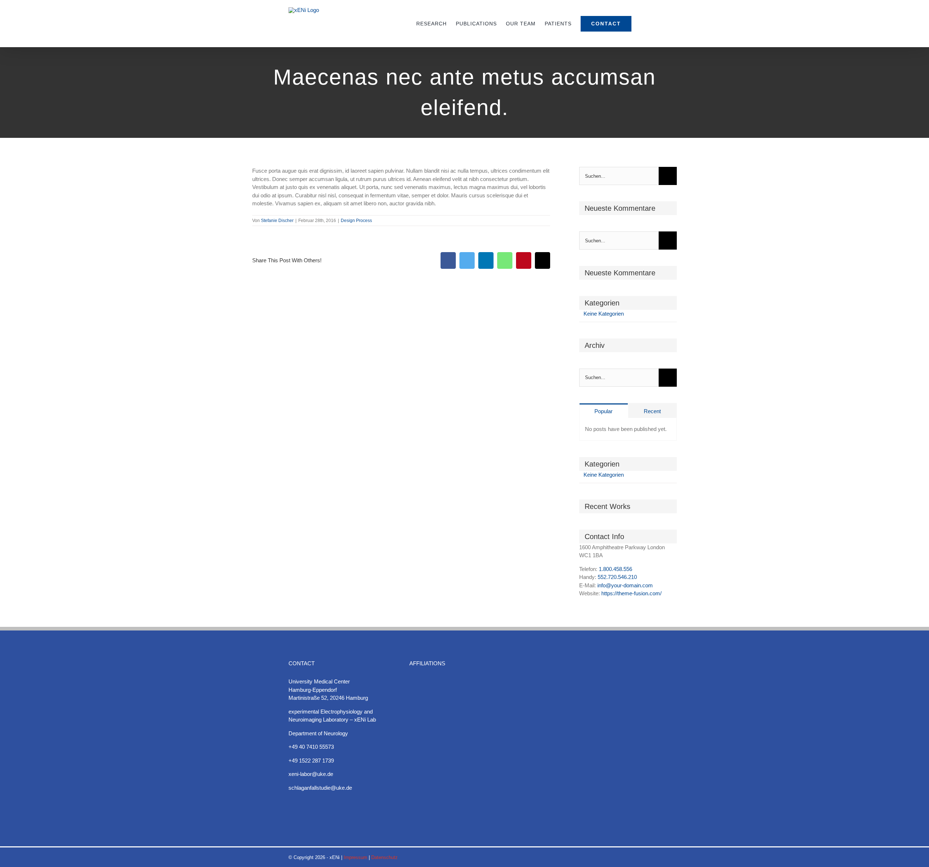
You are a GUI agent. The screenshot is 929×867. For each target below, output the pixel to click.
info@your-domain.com (625, 585)
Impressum (355, 857)
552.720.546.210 (617, 577)
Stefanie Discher (277, 220)
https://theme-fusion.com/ (631, 593)
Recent (652, 411)
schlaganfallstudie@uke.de (320, 788)
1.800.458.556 (615, 569)
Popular (603, 411)
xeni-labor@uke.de (310, 774)
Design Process (356, 220)
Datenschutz (384, 857)
